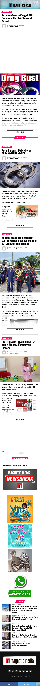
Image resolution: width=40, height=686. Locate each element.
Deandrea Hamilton (14, 26)
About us (12, 676)
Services (19, 676)
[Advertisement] (20, 51)
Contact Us (27, 676)
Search (3, 451)
